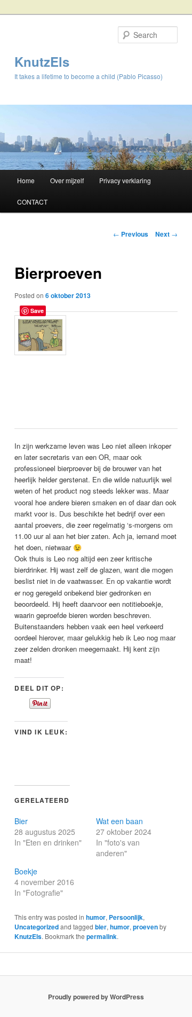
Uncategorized (36, 927)
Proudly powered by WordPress (96, 997)
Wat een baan (119, 821)
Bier (21, 821)
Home (26, 180)
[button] (40, 335)
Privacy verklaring (125, 180)
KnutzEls (41, 61)
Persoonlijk (126, 917)
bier (101, 927)
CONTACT (32, 201)
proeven (145, 927)
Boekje (25, 871)
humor (96, 917)
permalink (101, 936)
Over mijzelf (67, 180)
